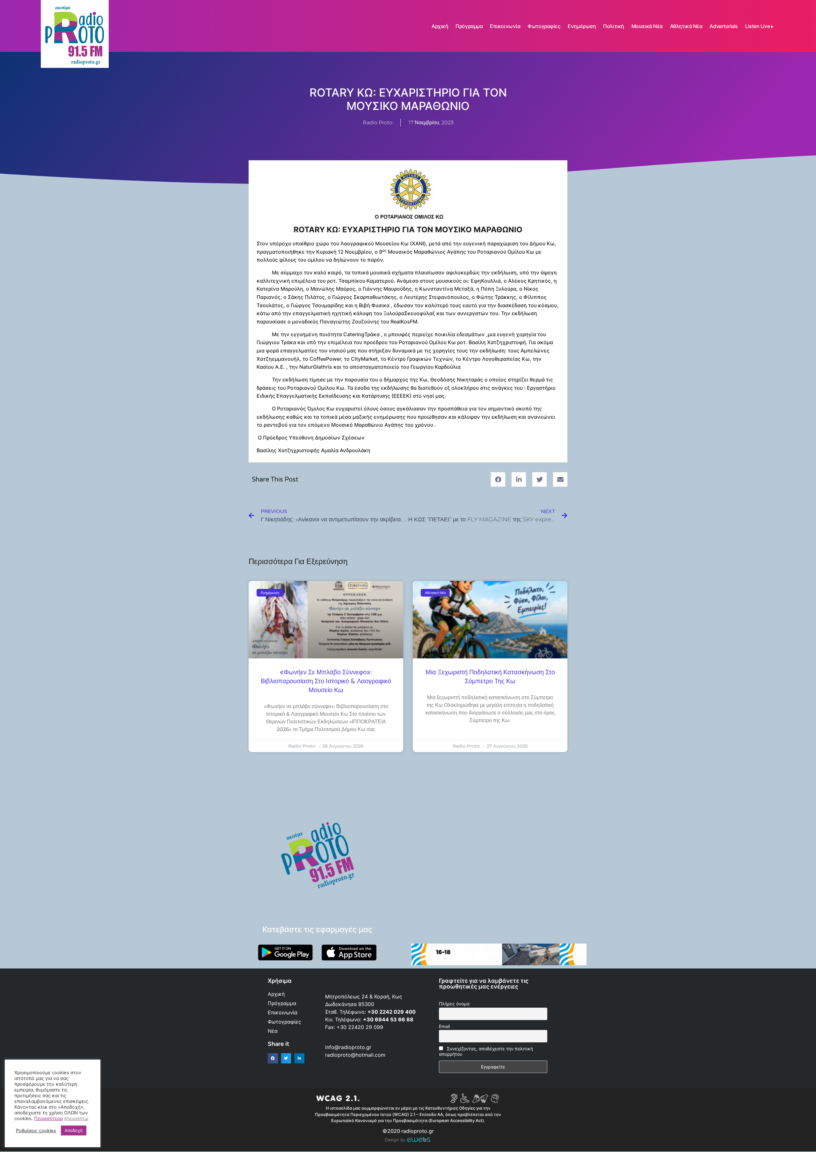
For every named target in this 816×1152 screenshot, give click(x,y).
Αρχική (440, 26)
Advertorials (724, 26)
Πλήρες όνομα (454, 1003)
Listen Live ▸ (759, 26)
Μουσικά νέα (647, 26)
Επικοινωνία (505, 26)
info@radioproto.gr (348, 1047)
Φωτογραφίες (544, 26)
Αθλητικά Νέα (686, 26)
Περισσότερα (48, 1118)
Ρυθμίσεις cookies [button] (36, 1131)
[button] (498, 479)
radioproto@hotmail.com (356, 1055)
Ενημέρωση (582, 26)
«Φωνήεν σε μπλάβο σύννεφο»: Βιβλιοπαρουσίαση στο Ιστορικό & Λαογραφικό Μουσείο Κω (326, 681)
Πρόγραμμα (469, 26)
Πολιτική (613, 26)
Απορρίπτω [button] (76, 1118)
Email (444, 1026)
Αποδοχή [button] (74, 1130)
